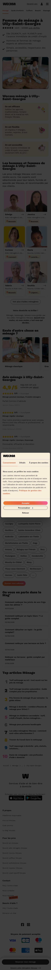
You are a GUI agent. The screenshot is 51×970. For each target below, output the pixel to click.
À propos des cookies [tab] (38, 463)
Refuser (25, 513)
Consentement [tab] (9, 463)
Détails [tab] (22, 463)
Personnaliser (24, 508)
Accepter (25, 503)
